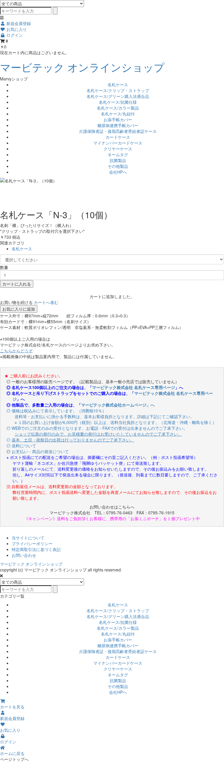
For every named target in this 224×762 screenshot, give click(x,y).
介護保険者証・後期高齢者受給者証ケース (118, 131)
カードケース (118, 137)
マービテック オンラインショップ (82, 66)
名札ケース (118, 84)
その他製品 (118, 166)
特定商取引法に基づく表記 (36, 549)
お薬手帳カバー (118, 119)
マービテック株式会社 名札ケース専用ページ (133, 387)
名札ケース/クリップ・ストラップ (118, 90)
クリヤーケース (118, 149)
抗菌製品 (118, 160)
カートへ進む (46, 302)
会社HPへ (118, 172)
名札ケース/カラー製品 (118, 108)
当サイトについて (28, 538)
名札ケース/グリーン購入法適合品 (118, 96)
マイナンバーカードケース (117, 143)
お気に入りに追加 (18, 309)
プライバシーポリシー (32, 543)
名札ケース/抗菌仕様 (118, 102)
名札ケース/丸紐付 (118, 114)
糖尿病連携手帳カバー (117, 125)
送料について (24, 445)
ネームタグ (118, 154)
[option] (112, 181)
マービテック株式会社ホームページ (113, 405)
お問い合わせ (24, 555)
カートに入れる (16, 284)
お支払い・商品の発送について (40, 451)
